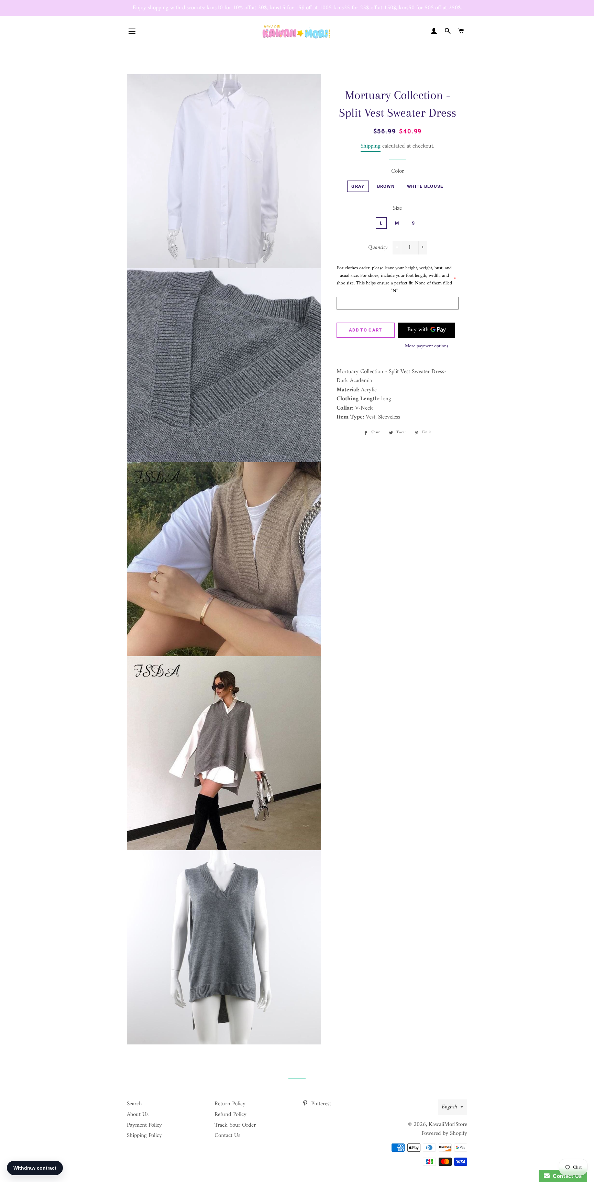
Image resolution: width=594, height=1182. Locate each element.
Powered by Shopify (444, 1133)
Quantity (377, 247)
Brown (386, 186)
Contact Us (227, 1135)
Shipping (371, 146)
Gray (357, 186)
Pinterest (320, 1104)
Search (134, 1104)
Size (397, 208)
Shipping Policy (144, 1135)
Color (397, 171)
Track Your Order (235, 1125)
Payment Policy (144, 1125)
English (449, 1107)
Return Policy (229, 1104)
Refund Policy (230, 1114)
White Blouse (425, 186)
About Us (137, 1114)
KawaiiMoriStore (448, 1124)
